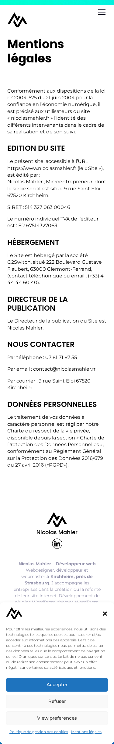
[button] (105, 614)
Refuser (57, 701)
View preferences (57, 718)
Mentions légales (86, 731)
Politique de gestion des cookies (38, 731)
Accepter (57, 684)
